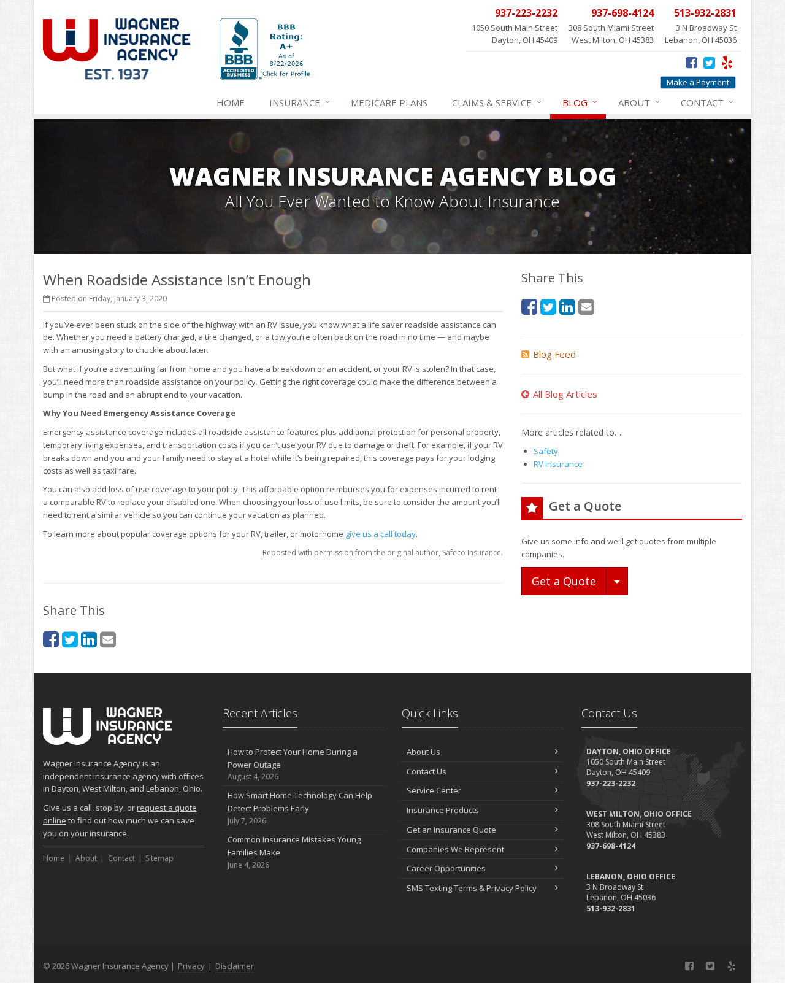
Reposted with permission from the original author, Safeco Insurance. (382, 552)
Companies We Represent (455, 849)
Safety (546, 451)
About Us (423, 751)
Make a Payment (698, 82)
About (639, 102)
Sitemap (159, 858)
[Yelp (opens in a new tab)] (727, 62)
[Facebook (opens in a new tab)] (691, 62)
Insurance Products (443, 809)
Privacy (191, 965)
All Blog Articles (565, 394)
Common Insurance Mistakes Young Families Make (294, 852)
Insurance (299, 102)
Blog (579, 102)
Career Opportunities (446, 868)
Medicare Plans (389, 102)
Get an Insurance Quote (451, 829)
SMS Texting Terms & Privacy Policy (472, 887)
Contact (707, 102)
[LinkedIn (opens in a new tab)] (89, 639)
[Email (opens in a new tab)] (108, 639)
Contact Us (426, 771)
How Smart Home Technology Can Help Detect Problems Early (300, 808)
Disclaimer (234, 965)
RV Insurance (558, 463)
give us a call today (380, 533)
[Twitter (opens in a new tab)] (709, 62)
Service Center (434, 790)
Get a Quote (564, 581)
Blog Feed (554, 354)
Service (497, 102)
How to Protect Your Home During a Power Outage (293, 764)
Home (230, 102)
